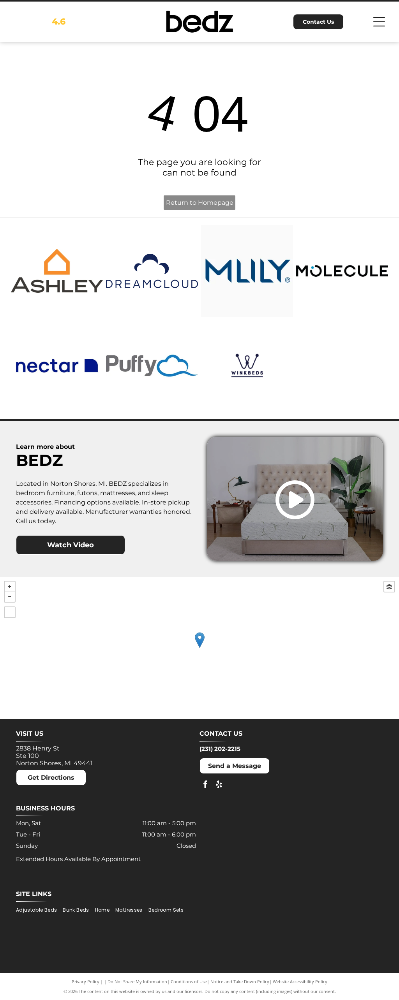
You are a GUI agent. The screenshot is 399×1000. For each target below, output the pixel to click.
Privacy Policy (85, 981)
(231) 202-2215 (220, 748)
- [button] (10, 597)
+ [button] (10, 587)
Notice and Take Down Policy (239, 981)
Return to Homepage (199, 202)
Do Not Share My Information (137, 981)
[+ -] (199, 648)
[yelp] (219, 785)
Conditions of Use (189, 981)
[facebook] (205, 785)
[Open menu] (379, 22)
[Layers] (389, 587)
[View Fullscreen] (10, 612)
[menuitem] (39, 910)
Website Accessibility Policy (300, 981)
